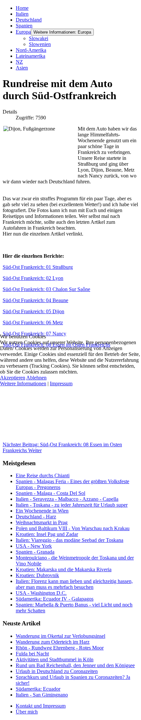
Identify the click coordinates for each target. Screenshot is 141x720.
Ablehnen (36, 377)
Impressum (61, 383)
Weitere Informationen (23, 383)
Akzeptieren (12, 377)
